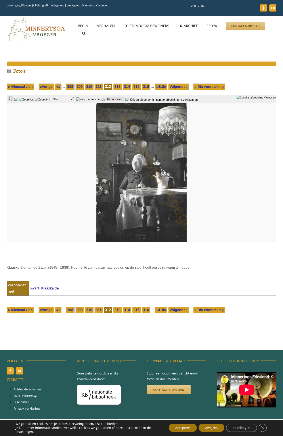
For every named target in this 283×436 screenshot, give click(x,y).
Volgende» (178, 87)
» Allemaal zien (20, 87)
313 (117, 87)
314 (127, 87)
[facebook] (263, 8)
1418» (161, 87)
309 (80, 87)
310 (89, 87)
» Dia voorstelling (209, 87)
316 (146, 87)
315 (137, 87)
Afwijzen (211, 428)
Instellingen (241, 428)
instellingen (24, 432)
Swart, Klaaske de (44, 288)
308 (70, 87)
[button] (84, 33)
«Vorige (46, 87)
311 (98, 87)
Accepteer (182, 428)
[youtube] (272, 8)
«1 (58, 87)
